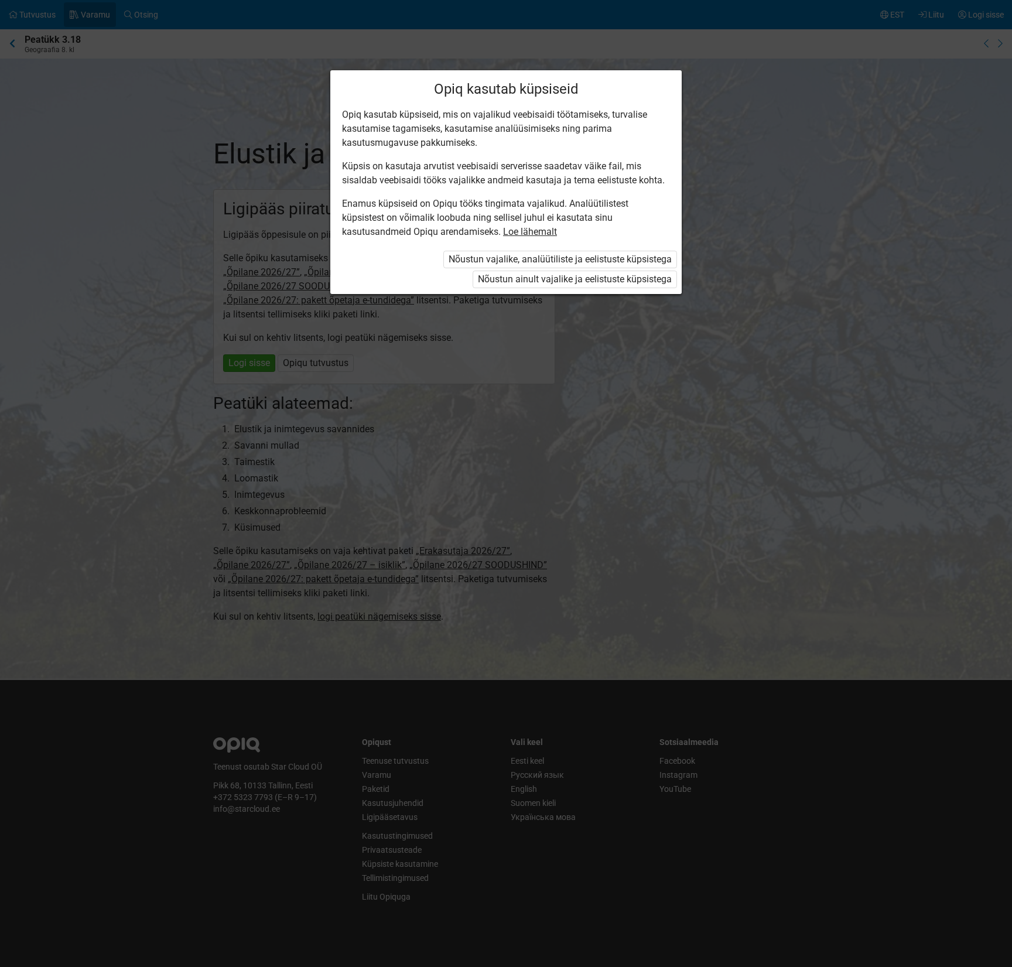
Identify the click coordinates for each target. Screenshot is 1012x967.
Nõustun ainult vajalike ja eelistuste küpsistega (575, 279)
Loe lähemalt (530, 231)
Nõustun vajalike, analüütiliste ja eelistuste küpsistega (560, 259)
